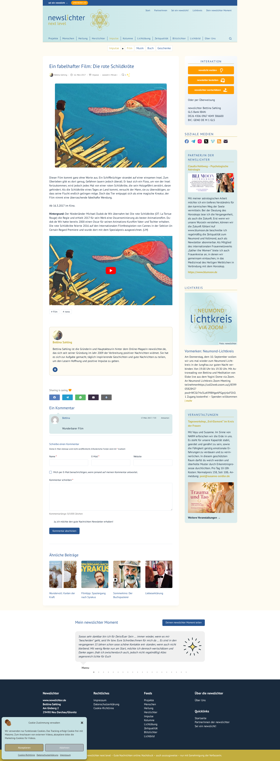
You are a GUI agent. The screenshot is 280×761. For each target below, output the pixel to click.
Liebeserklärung (154, 593)
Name (53, 456)
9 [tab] (132, 672)
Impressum (65, 755)
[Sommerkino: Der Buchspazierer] (126, 574)
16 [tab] (166, 672)
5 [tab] (113, 672)
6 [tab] (118, 672)
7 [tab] (123, 672)
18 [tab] (176, 672)
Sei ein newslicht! (180, 10)
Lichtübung (144, 38)
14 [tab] (157, 672)
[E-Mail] (93, 397)
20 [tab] (186, 672)
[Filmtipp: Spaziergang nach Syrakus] (95, 574)
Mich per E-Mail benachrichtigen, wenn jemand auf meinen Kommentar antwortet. (95, 472)
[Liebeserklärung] (159, 574)
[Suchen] (230, 38)
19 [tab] (181, 672)
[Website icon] (55, 369)
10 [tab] (137, 672)
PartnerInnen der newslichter (212, 722)
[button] (82, 722)
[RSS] (219, 141)
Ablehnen (64, 747)
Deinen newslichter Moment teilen (184, 626)
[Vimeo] (213, 141)
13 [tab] (152, 672)
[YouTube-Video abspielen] (110, 270)
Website (138, 456)
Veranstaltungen (203, 415)
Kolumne (128, 38)
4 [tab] (108, 672)
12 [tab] (147, 672)
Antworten (165, 418)
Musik (140, 48)
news (66, 311)
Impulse (114, 38)
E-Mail (95, 456)
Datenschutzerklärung (47, 755)
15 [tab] (161, 672)
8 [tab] (127, 672)
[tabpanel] (140, 651)
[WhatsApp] (80, 397)
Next (207, 650)
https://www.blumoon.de (202, 272)
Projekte (53, 38)
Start (148, 10)
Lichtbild (195, 38)
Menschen (68, 38)
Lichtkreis (197, 10)
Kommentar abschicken (64, 530)
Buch (150, 48)
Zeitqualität (161, 38)
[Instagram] (200, 141)
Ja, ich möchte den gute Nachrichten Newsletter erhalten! (83, 521)
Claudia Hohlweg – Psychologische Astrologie (208, 168)
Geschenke (164, 48)
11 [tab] (142, 672)
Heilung (83, 38)
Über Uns (210, 38)
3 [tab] (103, 672)
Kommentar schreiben (61, 479)
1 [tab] (93, 672)
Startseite (200, 718)
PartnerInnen (160, 10)
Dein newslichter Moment (219, 10)
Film (130, 48)
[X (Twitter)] (206, 141)
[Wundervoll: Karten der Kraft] (62, 574)
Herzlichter (98, 38)
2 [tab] (98, 672)
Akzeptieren (24, 747)
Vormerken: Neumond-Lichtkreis (209, 351)
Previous (72, 650)
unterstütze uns (79, 2)
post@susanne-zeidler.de (215, 476)
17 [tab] (171, 672)
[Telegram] (67, 397)
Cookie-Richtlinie (26, 755)
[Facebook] (54, 397)
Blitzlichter (179, 38)
